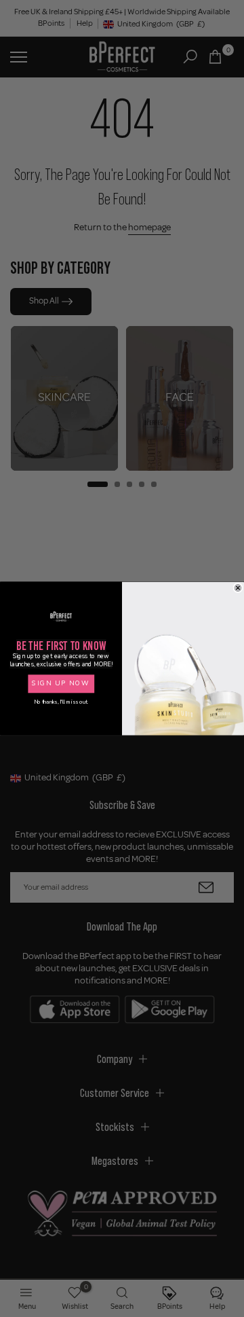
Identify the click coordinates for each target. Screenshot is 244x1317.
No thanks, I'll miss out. (61, 702)
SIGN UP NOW (61, 683)
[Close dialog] (238, 587)
